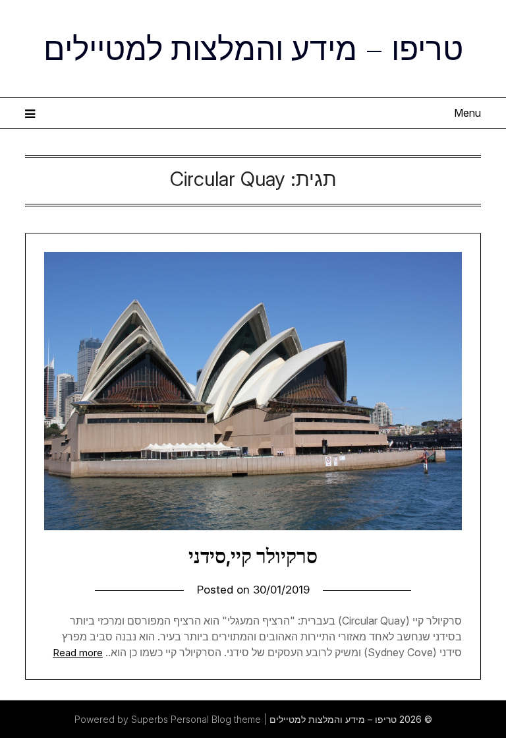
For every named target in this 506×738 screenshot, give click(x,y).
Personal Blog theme (216, 719)
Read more (78, 652)
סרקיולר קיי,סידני (253, 556)
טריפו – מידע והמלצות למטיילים (253, 47)
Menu (467, 112)
